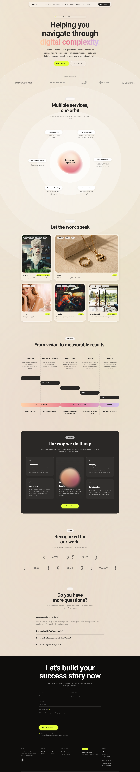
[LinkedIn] (22, 760)
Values (72, 4)
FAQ (83, 4)
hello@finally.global (66, 751)
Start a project (60, 63)
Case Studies (56, 4)
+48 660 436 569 (65, 754)
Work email (74, 692)
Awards (78, 4)
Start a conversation (48, 727)
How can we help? (44, 709)
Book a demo (103, 4)
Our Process (65, 4)
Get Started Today (69, 506)
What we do (47, 4)
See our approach (78, 63)
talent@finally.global (87, 752)
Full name (42, 692)
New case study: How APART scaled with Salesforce (69, 16)
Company (41, 701)
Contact (89, 4)
